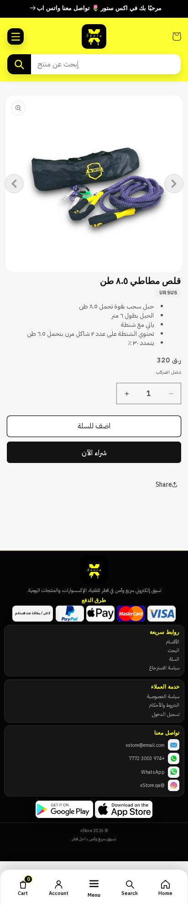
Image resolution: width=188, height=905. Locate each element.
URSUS (168, 292)
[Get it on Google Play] (64, 809)
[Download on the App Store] (123, 809)
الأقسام (172, 641)
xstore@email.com (145, 745)
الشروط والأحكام (164, 705)
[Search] (19, 64)
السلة (174, 659)
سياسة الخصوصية (163, 696)
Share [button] (164, 484)
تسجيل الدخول (165, 714)
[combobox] (106, 64)
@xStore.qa (152, 785)
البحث (173, 650)
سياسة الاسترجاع (164, 667)
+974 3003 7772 (147, 758)
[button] (15, 36)
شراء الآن (94, 452)
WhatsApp (153, 772)
